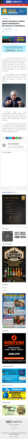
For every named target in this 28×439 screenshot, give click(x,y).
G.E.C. (14, 192)
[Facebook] (7, 138)
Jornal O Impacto (13, 144)
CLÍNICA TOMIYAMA (7, 192)
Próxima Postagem (21, 188)
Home (11, 436)
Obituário (4, 288)
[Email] (20, 138)
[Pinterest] (13, 138)
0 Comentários (7, 31)
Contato (16, 436)
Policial (23, 4)
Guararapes (12, 4)
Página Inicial (4, 4)
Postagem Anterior (6, 188)
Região (18, 4)
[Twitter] (10, 138)
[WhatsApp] (16, 138)
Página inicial (5, 18)
